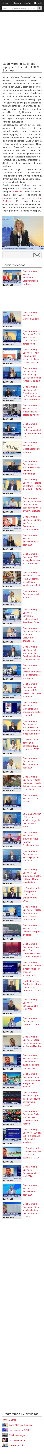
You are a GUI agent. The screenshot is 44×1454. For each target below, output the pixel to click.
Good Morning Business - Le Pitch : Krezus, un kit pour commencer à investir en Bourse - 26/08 (32, 505)
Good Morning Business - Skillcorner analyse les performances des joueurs (32, 671)
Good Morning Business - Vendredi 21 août (31, 1021)
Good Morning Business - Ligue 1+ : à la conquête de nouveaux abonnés (31, 1099)
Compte (38, 2)
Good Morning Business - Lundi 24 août (31, 798)
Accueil (6, 2)
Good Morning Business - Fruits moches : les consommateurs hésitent (31, 1117)
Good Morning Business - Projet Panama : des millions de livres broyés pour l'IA (31, 356)
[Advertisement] (22, 35)
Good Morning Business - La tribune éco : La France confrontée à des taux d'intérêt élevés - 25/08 (32, 728)
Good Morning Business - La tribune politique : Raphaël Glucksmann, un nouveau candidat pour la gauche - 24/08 (31, 843)
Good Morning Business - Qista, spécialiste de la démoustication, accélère (31, 1210)
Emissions (17, 191)
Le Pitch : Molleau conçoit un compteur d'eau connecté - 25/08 (31, 744)
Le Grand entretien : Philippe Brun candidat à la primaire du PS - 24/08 (32, 894)
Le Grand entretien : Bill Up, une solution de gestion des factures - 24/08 (32, 820)
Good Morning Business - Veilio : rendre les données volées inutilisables (32, 1041)
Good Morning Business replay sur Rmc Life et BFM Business (20, 66)
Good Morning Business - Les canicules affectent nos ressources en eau (32, 430)
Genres (27, 2)
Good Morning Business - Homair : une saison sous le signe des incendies (32, 1080)
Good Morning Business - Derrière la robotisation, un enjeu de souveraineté (32, 969)
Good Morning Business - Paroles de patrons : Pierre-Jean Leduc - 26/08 (32, 484)
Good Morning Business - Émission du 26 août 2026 (30, 540)
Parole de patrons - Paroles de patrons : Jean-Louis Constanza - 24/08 (32, 985)
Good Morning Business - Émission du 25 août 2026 (30, 762)
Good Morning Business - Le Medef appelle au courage (31, 447)
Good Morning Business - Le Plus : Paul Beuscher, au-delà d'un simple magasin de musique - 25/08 (32, 580)
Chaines (17, 2)
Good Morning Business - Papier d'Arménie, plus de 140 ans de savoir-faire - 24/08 (32, 783)
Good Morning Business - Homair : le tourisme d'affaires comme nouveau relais (32, 1061)
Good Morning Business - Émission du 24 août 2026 (30, 1004)
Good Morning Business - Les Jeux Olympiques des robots (31, 855)
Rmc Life (25, 197)
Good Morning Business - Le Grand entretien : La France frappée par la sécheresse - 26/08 (32, 394)
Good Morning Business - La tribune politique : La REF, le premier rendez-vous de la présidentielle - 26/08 (32, 377)
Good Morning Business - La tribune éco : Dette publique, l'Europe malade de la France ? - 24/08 (32, 877)
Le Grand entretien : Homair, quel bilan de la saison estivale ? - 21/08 (32, 1152)
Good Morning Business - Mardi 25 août (31, 594)
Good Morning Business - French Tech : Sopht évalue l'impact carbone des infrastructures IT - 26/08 (32, 340)
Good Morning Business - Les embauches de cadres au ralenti (31, 410)
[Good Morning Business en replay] (23, 233)
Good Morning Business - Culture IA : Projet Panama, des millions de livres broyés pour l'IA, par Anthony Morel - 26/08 (32, 527)
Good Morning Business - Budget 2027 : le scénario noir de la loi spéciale (32, 1136)
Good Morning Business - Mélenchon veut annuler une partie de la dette (32, 709)
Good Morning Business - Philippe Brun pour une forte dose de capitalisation (32, 913)
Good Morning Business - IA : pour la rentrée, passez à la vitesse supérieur (32, 690)
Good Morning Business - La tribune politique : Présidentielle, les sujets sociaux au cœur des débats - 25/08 (32, 656)
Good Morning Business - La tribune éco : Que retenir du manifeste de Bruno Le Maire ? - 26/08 (32, 470)
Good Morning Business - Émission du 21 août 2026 (30, 1171)
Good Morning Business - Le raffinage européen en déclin (32, 930)
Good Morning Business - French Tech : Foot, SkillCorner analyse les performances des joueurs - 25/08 (31, 637)
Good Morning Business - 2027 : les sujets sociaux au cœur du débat (31, 558)
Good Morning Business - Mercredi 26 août (31, 315)
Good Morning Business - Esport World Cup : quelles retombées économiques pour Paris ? (32, 951)
